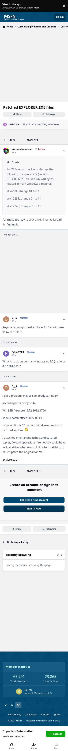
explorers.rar (10, 459)
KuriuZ (28, 689)
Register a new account (34, 500)
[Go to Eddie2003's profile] (6, 354)
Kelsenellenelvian (22, 149)
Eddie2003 (18, 352)
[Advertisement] (34, 64)
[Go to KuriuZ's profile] (19, 691)
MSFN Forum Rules (14, 736)
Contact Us (31, 714)
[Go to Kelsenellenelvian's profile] (6, 151)
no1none (14, 124)
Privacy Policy (14, 714)
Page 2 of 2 (32, 140)
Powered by (43, 720)
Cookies (45, 714)
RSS (58, 714)
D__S (14, 317)
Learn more (6, 6)
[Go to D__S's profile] (6, 319)
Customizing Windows (45, 124)
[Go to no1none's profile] (5, 124)
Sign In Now (34, 508)
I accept (57, 733)
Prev (12, 140)
